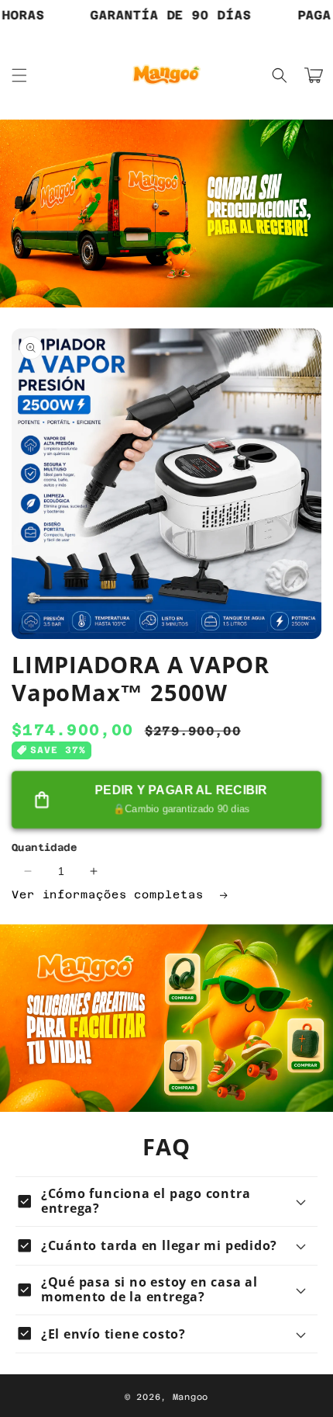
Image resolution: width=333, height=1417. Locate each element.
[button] (19, 75)
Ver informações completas (111, 894)
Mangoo (190, 1397)
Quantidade (44, 847)
